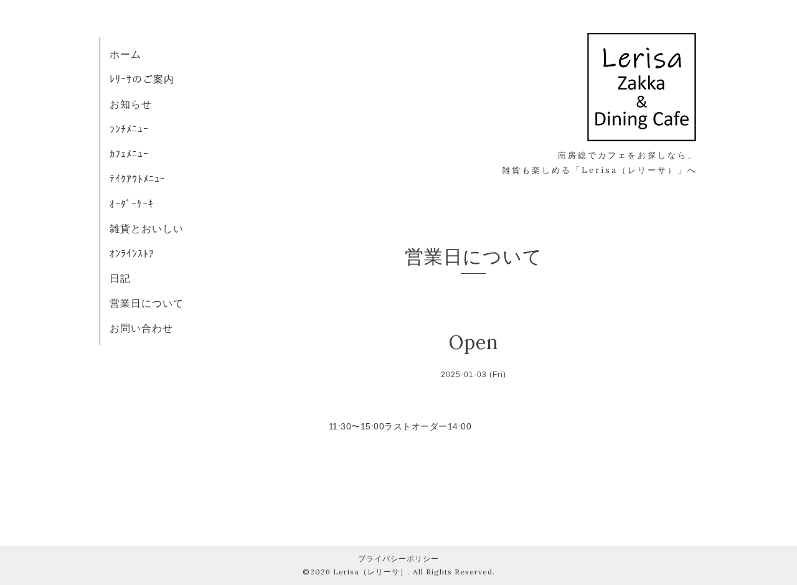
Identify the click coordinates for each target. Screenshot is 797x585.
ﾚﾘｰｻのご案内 (142, 79)
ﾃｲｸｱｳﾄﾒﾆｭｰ (138, 178)
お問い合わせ (141, 328)
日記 (120, 278)
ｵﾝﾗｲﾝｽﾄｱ (132, 253)
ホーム (125, 54)
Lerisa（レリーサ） (370, 571)
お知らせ (131, 104)
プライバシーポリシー (398, 558)
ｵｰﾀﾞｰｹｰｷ (132, 203)
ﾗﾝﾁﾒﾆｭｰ (129, 129)
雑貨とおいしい (147, 228)
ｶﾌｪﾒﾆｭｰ (129, 153)
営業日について (147, 303)
